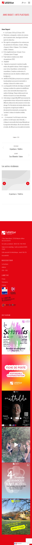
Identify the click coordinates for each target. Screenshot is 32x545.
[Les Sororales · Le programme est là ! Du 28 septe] (16, 337)
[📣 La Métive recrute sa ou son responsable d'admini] (16, 373)
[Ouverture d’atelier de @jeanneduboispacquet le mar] (16, 445)
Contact (4, 285)
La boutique (5, 264)
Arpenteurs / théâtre (16, 194)
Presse (3, 279)
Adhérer (4, 267)
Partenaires (5, 282)
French (19, 543)
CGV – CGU (5, 270)
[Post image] (16, 180)
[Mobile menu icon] (29, 3)
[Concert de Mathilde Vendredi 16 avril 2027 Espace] (16, 409)
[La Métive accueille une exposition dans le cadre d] (16, 481)
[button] (4, 183)
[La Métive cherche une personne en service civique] (16, 517)
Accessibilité (5, 255)
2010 (18, 137)
